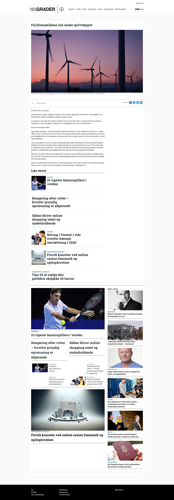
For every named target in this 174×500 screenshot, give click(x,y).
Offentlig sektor (120, 9)
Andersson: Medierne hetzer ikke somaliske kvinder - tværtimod (121, 342)
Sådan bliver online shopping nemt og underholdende (47, 219)
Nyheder (72, 9)
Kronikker (111, 312)
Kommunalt (92, 9)
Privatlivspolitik (64, 495)
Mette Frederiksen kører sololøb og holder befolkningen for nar (125, 315)
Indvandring (112, 462)
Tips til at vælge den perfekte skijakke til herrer (53, 277)
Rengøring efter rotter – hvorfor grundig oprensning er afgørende (51, 202)
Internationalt (108, 9)
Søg (142, 9)
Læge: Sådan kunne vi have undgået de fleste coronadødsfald (124, 373)
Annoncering (63, 492)
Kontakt (33, 492)
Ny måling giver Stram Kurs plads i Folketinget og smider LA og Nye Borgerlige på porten (122, 404)
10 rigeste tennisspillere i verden (66, 182)
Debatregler (63, 490)
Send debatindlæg (37, 495)
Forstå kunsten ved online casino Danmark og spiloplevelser (67, 258)
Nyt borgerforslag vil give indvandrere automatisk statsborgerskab (124, 465)
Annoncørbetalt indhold (56, 252)
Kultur (84, 9)
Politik (78, 9)
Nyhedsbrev (140, 3)
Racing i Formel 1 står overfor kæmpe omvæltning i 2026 (64, 238)
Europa (99, 9)
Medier (110, 432)
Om (32, 490)
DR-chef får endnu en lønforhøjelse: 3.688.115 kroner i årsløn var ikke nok (123, 435)
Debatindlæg (112, 369)
